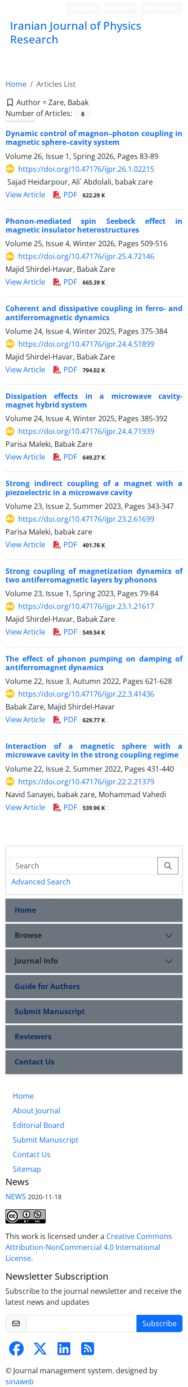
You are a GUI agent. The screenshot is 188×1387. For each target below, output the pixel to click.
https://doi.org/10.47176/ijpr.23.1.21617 (86, 606)
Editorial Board (38, 1125)
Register (119, 8)
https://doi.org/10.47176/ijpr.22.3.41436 (86, 694)
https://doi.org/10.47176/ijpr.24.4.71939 (86, 431)
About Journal (36, 1111)
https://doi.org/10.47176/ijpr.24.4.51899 (86, 344)
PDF (83, 195)
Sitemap (27, 1169)
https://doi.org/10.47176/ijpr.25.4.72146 (86, 256)
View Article (25, 195)
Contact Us (34, 1062)
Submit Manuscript (50, 1011)
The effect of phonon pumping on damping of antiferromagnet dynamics (94, 663)
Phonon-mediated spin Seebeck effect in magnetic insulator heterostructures (94, 225)
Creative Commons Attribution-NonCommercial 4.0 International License (88, 1247)
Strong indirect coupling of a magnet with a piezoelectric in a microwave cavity (94, 487)
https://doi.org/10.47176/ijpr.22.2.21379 (86, 782)
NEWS (15, 1196)
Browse (28, 935)
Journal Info (36, 961)
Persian (164, 8)
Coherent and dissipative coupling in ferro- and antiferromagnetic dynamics (94, 312)
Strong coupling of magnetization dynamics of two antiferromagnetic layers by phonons (94, 575)
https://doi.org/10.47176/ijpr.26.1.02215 (86, 169)
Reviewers (33, 1037)
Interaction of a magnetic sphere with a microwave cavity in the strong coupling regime (94, 750)
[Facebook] (16, 1351)
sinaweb (19, 1381)
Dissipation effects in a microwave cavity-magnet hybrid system (94, 400)
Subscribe (159, 1323)
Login (85, 8)
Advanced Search (41, 882)
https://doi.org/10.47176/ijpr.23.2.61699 (86, 519)
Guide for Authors (47, 986)
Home (15, 84)
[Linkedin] (64, 1351)
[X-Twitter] (40, 1351)
